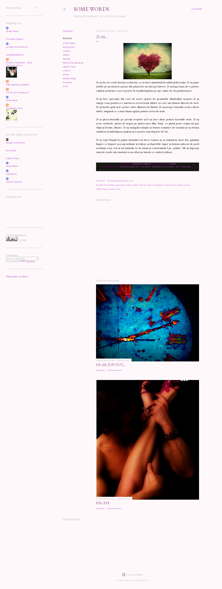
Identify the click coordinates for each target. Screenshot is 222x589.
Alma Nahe (12, 166)
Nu (177, 167)
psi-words (11, 150)
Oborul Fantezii (14, 181)
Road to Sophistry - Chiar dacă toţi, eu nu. (19, 64)
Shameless (12, 100)
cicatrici (67, 51)
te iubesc (67, 82)
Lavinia (172, 164)
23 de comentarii (114, 370)
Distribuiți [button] (68, 31)
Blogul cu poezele (15, 142)
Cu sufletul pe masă (113, 16)
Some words (91, 9)
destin (66, 55)
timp (65, 86)
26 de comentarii (114, 508)
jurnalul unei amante (16, 47)
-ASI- (146, 580)
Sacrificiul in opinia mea (129, 167)
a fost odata (69, 43)
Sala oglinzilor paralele (17, 84)
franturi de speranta (73, 62)
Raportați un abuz (17, 276)
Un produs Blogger (135, 574)
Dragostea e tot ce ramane (163, 167)
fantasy (67, 58)
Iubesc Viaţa (12, 158)
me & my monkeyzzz (17, 92)
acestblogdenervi (15, 54)
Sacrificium (145, 167)
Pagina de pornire (86, 16)
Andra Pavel (12, 31)
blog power (69, 47)
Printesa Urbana (14, 39)
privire (66, 74)
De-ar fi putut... (110, 364)
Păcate (103, 503)
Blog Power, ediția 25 (142, 164)
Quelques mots (14, 108)
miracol (66, 70)
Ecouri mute (186, 167)
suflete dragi (69, 78)
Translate (30, 261)
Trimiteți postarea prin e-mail (120, 181)
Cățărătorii (11, 174)
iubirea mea (69, 66)
